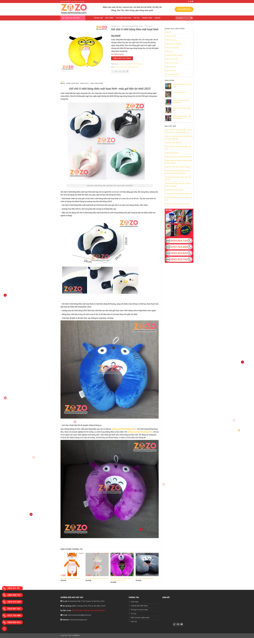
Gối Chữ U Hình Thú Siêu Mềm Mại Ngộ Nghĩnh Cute (121, 579)
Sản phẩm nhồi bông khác (132, 26)
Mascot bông (170, 70)
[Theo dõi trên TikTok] (188, 1)
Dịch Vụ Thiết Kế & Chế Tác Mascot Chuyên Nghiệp (179, 137)
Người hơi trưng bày (173, 44)
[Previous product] (191, 22)
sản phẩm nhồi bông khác (129, 67)
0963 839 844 (14, 622)
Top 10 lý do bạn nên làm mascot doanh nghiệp (178, 184)
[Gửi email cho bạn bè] (120, 71)
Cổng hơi (168, 51)
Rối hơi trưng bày (172, 48)
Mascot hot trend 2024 (174, 190)
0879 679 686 (14, 602)
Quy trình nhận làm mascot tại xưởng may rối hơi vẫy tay (177, 172)
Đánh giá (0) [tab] (84, 83)
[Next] (158, 570)
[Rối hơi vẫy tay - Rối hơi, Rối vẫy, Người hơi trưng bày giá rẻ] (74, 9)
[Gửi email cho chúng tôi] (190, 1)
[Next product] (188, 22)
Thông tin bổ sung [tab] (72, 83)
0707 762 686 (14, 615)
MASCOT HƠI (170, 67)
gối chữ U (117, 67)
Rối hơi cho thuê (171, 63)
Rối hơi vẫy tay (171, 40)
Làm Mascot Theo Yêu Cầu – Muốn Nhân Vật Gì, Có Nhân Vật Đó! (178, 131)
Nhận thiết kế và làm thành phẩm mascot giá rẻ (178, 162)
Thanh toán (147, 18)
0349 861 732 (13, 609)
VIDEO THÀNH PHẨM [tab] (96, 83)
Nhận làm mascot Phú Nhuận (177, 204)
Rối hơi (168, 32)
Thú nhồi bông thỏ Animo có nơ (97, 578)
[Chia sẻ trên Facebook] (112, 71)
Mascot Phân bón (172, 153)
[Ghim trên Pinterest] (123, 71)
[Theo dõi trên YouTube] (192, 1)
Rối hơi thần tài (171, 59)
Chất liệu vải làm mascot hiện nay (178, 194)
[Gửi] (191, 18)
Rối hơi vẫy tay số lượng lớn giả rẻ (178, 157)
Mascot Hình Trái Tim (173, 143)
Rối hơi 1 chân (170, 36)
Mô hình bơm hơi (172, 74)
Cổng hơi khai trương (173, 55)
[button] (73, 17)
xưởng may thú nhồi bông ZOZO (123, 429)
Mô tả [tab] (63, 83)
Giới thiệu (109, 18)
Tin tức (136, 18)
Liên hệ (157, 18)
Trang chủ (98, 18)
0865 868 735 (13, 595)
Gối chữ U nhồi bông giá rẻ (145, 578)
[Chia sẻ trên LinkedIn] (127, 71)
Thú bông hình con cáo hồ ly (70, 578)
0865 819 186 (13, 588)
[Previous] (60, 570)
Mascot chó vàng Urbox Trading (177, 167)
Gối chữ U (149, 26)
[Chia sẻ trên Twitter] (116, 71)
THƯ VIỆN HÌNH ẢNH (123, 18)
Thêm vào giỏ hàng (122, 58)
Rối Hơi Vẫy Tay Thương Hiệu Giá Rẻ (178, 147)
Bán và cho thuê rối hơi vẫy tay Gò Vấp (178, 198)
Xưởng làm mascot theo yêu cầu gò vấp (178, 178)
